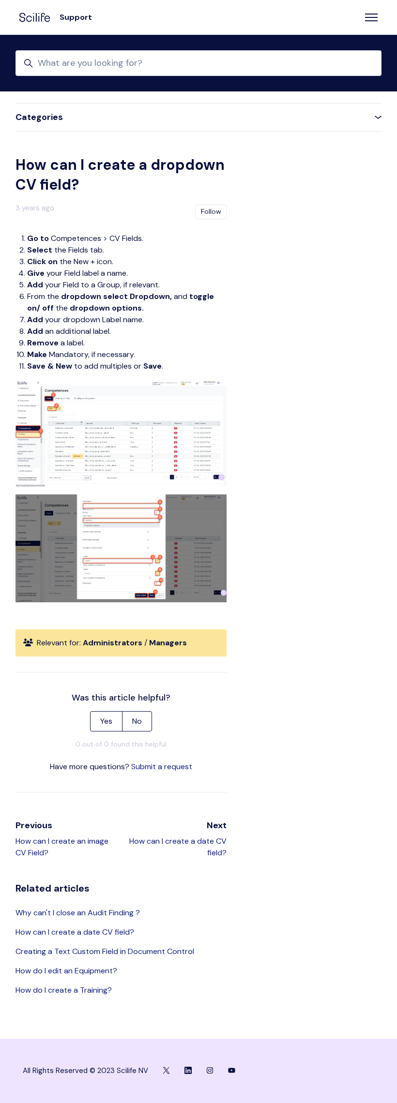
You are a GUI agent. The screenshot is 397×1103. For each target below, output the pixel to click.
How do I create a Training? (63, 990)
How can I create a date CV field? (74, 932)
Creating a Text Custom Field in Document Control (104, 951)
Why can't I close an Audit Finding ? (77, 913)
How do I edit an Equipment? (66, 971)
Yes (106, 721)
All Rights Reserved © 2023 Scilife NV (85, 1070)
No (137, 721)
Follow (211, 211)
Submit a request (161, 766)
